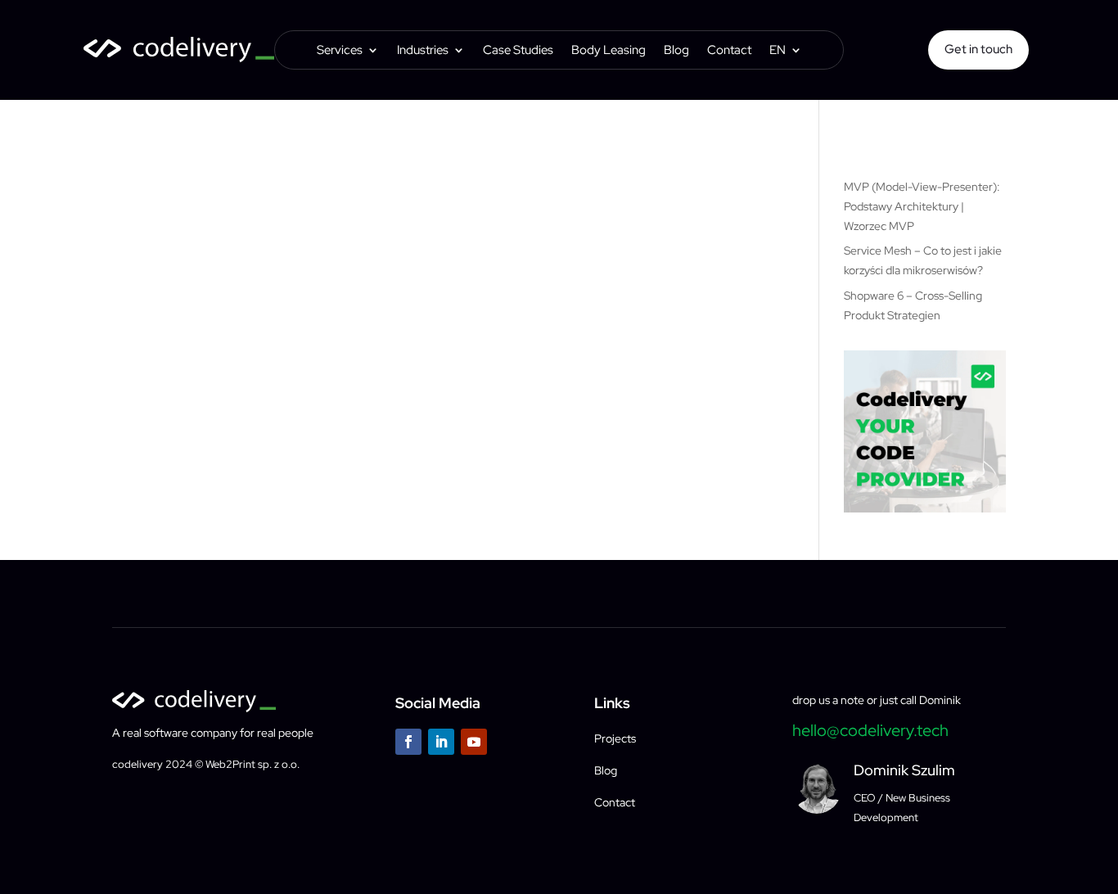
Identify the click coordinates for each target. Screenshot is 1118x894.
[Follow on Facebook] (408, 742)
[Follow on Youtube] (474, 742)
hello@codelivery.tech (870, 730)
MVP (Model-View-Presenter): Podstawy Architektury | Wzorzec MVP (922, 206)
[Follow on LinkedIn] (441, 742)
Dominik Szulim (904, 770)
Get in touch (978, 49)
